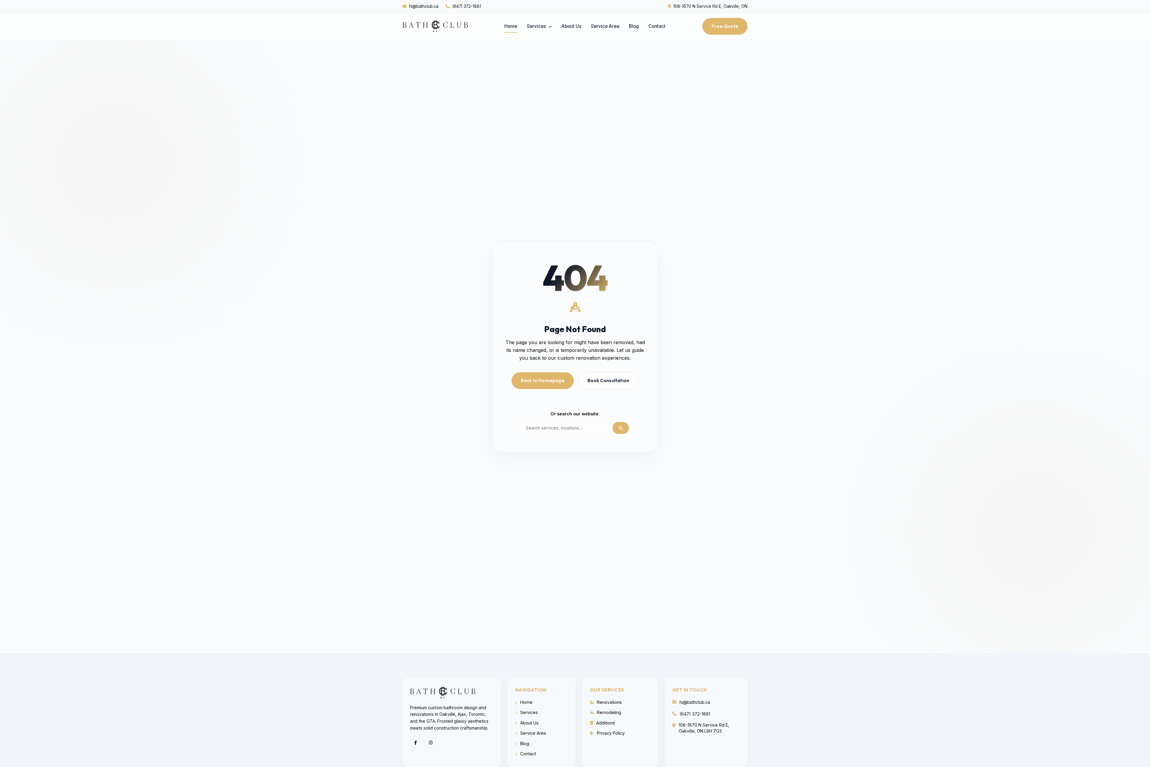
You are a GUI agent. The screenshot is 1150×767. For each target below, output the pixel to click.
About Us (571, 26)
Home (510, 26)
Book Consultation (608, 380)
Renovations (609, 702)
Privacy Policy (610, 733)
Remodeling (608, 712)
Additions (605, 722)
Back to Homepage (543, 380)
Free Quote (725, 26)
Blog (634, 26)
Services (537, 26)
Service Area (605, 26)
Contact (656, 26)
